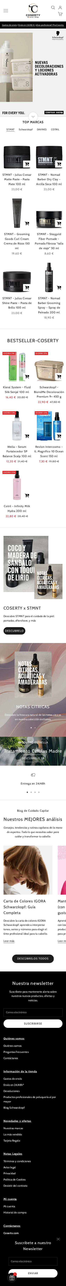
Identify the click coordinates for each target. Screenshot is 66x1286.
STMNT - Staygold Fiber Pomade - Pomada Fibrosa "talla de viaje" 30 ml (49, 241)
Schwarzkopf (26, 129)
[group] (33, 73)
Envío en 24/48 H (26, 25)
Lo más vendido (13, 1134)
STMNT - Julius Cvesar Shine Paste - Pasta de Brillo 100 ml (17, 303)
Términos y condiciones (17, 1161)
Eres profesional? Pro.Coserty (50, 25)
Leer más (9, 941)
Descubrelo (14, 630)
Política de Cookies (15, 1179)
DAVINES (42, 129)
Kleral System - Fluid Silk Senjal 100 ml (17, 390)
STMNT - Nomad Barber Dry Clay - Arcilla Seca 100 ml (49, 179)
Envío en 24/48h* (14, 1085)
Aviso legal (10, 1167)
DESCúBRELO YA (33, 758)
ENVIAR (33, 1273)
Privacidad (10, 1173)
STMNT (11, 129)
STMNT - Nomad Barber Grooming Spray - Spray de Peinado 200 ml (49, 305)
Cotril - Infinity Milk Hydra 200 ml (17, 508)
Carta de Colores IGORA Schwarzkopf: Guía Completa (25, 907)
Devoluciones (12, 1091)
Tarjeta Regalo (12, 1140)
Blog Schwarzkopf (14, 1107)
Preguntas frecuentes (16, 1052)
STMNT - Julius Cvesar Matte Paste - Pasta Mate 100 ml (17, 179)
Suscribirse (33, 1023)
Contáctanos (11, 1058)
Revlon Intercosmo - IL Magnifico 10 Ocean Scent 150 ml (49, 451)
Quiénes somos (13, 1045)
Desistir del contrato (15, 1185)
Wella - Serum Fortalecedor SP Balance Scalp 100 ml (17, 451)
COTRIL (55, 129)
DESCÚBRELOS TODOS (33, 958)
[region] (33, 73)
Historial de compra (15, 1212)
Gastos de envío (9, 25)
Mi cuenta (9, 1206)
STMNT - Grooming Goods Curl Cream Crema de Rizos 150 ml (17, 241)
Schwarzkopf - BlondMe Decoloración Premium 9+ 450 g (49, 392)
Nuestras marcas (13, 1128)
